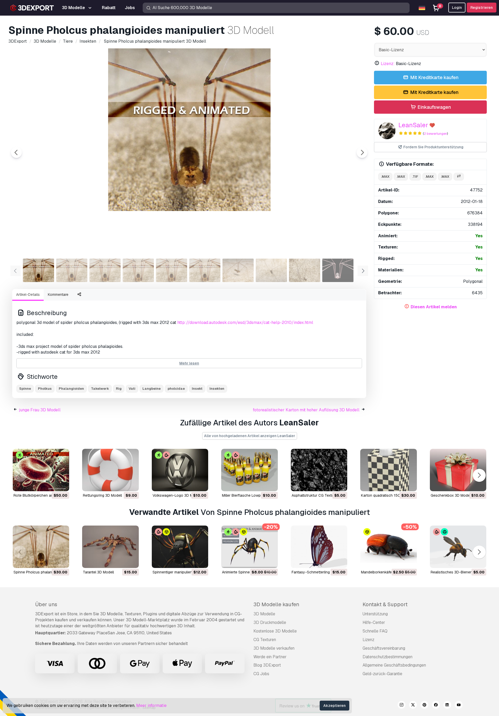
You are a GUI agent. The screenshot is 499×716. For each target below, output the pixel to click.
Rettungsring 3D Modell (102, 495)
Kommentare (58, 294)
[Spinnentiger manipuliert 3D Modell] (180, 547)
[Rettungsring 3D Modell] (110, 470)
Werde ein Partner (270, 657)
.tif (415, 176)
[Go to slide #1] (38, 270)
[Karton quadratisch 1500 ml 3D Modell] (388, 470)
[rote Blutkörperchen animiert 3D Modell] (41, 470)
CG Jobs (261, 673)
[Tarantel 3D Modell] (110, 547)
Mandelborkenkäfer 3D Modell (386, 572)
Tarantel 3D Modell (98, 572)
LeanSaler (413, 125)
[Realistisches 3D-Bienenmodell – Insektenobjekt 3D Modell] (458, 547)
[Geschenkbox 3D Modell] (458, 470)
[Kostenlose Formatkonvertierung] (459, 177)
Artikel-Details (28, 294)
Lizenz (368, 639)
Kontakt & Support (385, 604)
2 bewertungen (435, 133)
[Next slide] (362, 152)
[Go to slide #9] (304, 270)
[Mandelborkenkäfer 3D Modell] (388, 547)
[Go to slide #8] (271, 270)
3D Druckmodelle (269, 622)
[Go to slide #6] (204, 270)
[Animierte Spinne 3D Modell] (249, 547)
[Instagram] (401, 705)
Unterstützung (375, 614)
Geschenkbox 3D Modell (451, 495)
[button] (479, 475)
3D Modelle (264, 614)
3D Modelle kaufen (276, 604)
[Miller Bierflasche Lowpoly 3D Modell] (249, 470)
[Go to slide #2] (71, 270)
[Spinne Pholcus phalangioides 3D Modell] (41, 547)
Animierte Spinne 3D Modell (244, 572)
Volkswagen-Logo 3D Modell (177, 495)
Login (457, 7)
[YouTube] (459, 705)
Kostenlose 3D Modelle (275, 631)
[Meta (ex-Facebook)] (436, 705)
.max (385, 176)
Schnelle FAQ (375, 631)
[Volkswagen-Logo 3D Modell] (180, 470)
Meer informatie (151, 705)
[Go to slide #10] (337, 270)
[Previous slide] (16, 152)
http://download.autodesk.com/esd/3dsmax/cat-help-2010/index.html (245, 322)
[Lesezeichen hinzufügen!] (61, 484)
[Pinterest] (424, 705)
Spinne (25, 388)
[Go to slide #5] (171, 270)
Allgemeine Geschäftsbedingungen (394, 665)
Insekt (197, 388)
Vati (132, 388)
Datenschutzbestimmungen (387, 657)
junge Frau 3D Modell (40, 410)
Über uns (46, 604)
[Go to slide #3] (105, 270)
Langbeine (151, 388)
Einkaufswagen (433, 107)
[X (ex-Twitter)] (413, 705)
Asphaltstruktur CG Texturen (315, 495)
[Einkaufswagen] (51, 484)
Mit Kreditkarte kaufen (433, 77)
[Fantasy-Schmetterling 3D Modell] (319, 547)
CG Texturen (264, 639)
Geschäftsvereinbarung (384, 648)
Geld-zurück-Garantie (382, 673)
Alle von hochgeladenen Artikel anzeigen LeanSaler (249, 435)
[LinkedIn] (447, 705)
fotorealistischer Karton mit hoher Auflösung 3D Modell (306, 410)
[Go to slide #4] (138, 270)
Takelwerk (100, 388)
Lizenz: (388, 63)
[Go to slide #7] (238, 270)
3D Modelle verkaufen (273, 648)
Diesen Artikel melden (434, 307)
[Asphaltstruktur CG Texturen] (319, 470)
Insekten (216, 388)
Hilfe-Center (374, 622)
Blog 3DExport (267, 665)
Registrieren (481, 7)
